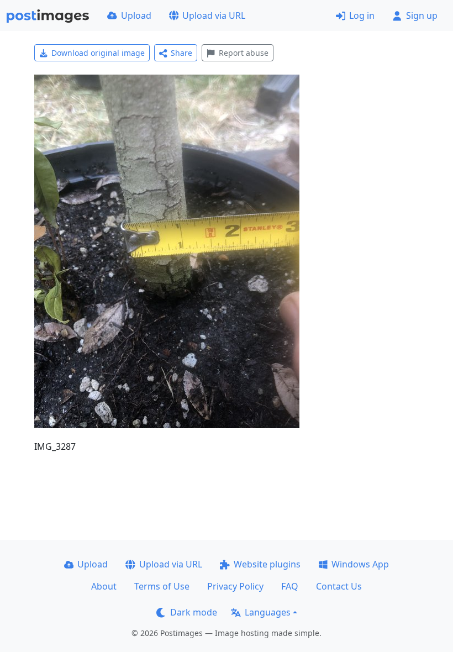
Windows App (360, 564)
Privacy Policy (235, 586)
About (104, 586)
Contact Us (339, 586)
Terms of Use (161, 586)
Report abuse (243, 53)
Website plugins (267, 564)
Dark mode (193, 612)
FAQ (289, 586)
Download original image (98, 53)
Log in (362, 15)
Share (181, 53)
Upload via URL (213, 15)
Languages (268, 612)
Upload (136, 15)
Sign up (422, 15)
